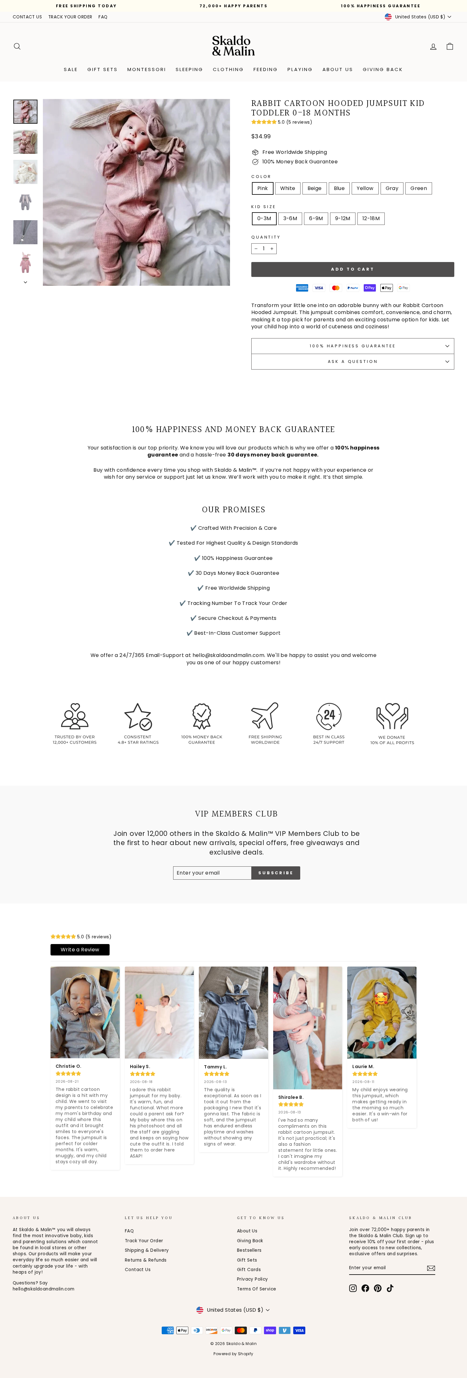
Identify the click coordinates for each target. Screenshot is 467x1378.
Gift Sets (102, 69)
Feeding (266, 69)
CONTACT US (27, 17)
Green (418, 188)
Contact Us (138, 1270)
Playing (300, 69)
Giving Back (383, 69)
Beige (315, 188)
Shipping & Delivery (147, 1250)
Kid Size (263, 206)
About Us (337, 69)
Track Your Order (144, 1241)
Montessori (146, 69)
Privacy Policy (252, 1279)
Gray (392, 188)
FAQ (102, 17)
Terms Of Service (256, 1289)
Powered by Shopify (233, 1353)
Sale (71, 69)
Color (261, 176)
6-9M (316, 218)
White (287, 188)
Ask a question (353, 361)
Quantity (266, 237)
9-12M (342, 218)
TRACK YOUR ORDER (70, 17)
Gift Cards (249, 1270)
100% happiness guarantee (353, 346)
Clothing (228, 69)
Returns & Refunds (146, 1260)
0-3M (264, 218)
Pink (262, 188)
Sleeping (189, 69)
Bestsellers (249, 1250)
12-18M (371, 218)
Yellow (365, 188)
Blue (339, 188)
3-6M (290, 218)
